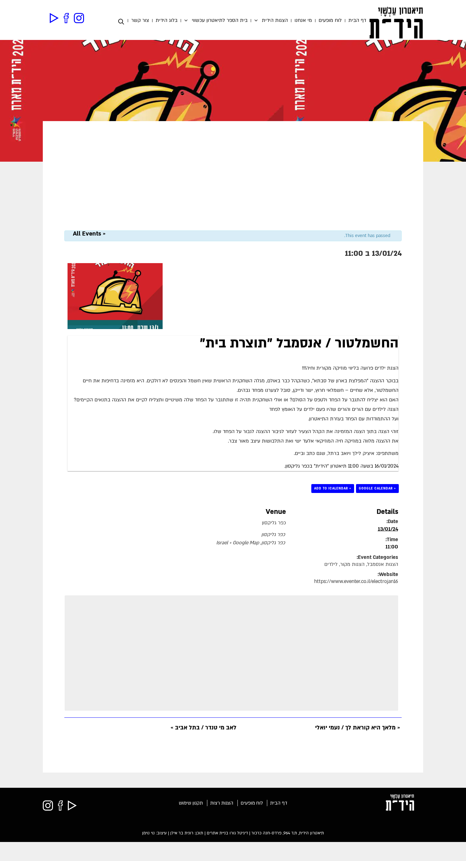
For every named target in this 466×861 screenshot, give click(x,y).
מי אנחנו (303, 20)
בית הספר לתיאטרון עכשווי (220, 20)
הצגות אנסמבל (382, 564)
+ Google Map (244, 543)
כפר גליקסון (274, 523)
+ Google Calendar (377, 488)
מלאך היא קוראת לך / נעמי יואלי (357, 728)
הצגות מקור (352, 564)
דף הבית (357, 20)
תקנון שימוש (191, 803)
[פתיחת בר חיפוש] (122, 22)
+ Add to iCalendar (332, 488)
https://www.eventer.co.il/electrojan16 (356, 581)
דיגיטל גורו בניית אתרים (227, 833)
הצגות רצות (221, 803)
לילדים (331, 564)
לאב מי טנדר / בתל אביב (203, 728)
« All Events (89, 234)
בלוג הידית (167, 20)
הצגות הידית (275, 20)
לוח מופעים (330, 20)
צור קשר (140, 20)
